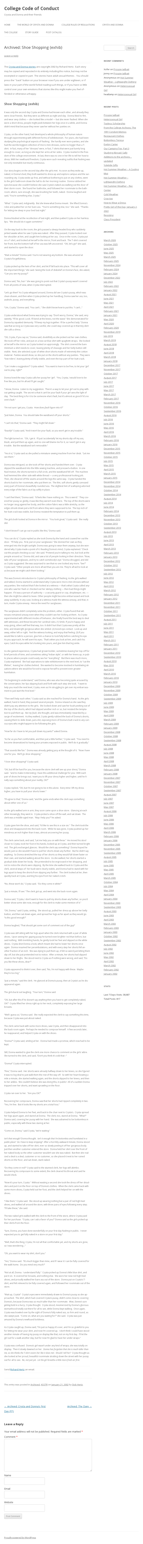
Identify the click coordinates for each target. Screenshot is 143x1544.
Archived (35, 1384)
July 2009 (108, 702)
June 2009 (109, 707)
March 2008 (110, 765)
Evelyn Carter (111, 144)
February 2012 (111, 594)
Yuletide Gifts (111, 165)
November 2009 (112, 690)
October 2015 (111, 457)
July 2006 (108, 815)
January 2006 (110, 840)
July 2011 (108, 623)
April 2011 (109, 636)
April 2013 (109, 544)
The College (10, 32)
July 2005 (108, 861)
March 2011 (110, 640)
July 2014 (108, 502)
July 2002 (108, 948)
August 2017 (110, 377)
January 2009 (110, 727)
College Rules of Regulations (78, 24)
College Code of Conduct (31, 8)
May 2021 (109, 302)
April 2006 (109, 827)
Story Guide (31, 32)
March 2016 (110, 436)
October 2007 (111, 786)
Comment (11, 1436)
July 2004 (108, 886)
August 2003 (110, 911)
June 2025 (109, 248)
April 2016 (109, 432)
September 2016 (112, 411)
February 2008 (111, 769)
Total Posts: (110, 998)
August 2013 (110, 532)
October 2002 (111, 936)
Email (7, 1488)
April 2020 (109, 323)
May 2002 (109, 957)
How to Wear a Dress (115, 202)
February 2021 (111, 311)
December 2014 (112, 482)
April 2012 (109, 586)
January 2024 (110, 273)
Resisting (108, 215)
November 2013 (112, 519)
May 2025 (109, 252)
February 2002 (111, 969)
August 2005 (110, 857)
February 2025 (111, 261)
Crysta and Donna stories (22, 66)
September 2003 (112, 907)
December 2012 (112, 561)
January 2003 (110, 932)
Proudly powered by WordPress (20, 1537)
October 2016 (111, 406)
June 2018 (109, 348)
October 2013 (111, 523)
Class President (112, 219)
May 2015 (109, 465)
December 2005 (112, 844)
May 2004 (109, 890)
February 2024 (111, 269)
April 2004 (109, 894)
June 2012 (109, 577)
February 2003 (111, 928)
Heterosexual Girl (127, 94)
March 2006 (110, 832)
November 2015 (112, 452)
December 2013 (112, 515)
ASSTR (44, 1384)
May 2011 (109, 632)
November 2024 (112, 265)
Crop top (108, 198)
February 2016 (111, 440)
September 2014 (112, 494)
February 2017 (111, 398)
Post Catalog (54, 32)
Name (7, 1475)
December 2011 (112, 602)
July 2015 (108, 461)
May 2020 (109, 319)
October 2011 (111, 611)
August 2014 (110, 498)
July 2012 (108, 573)
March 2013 (110, 548)
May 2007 (109, 807)
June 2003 (109, 915)
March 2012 (110, 590)
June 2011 (109, 627)
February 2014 (111, 511)
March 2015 (110, 473)
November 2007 (112, 782)
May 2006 (109, 823)
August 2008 (110, 744)
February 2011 (111, 644)
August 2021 (110, 294)
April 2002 (109, 961)
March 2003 (110, 923)
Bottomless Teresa (114, 140)
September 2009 (112, 698)
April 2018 (109, 352)
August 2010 (110, 661)
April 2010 (109, 669)
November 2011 (112, 607)
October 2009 (111, 694)
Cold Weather (111, 194)
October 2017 (111, 373)
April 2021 (109, 306)
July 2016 (108, 419)
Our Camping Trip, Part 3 (116, 148)
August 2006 (110, 811)
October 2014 (111, 490)
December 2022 (112, 277)
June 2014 (109, 507)
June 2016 (109, 423)
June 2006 (109, 819)
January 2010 (110, 682)
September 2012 (112, 569)
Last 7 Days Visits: (113, 994)
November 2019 (112, 331)
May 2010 (109, 665)
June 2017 (109, 386)
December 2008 (112, 732)
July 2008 (108, 748)
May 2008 (109, 757)
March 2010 (110, 673)
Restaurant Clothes (114, 136)
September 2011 (112, 615)
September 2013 (112, 527)
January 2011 (110, 648)
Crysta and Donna (112, 24)
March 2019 (110, 340)
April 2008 (109, 761)
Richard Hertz (17, 1369)
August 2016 (110, 415)
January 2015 (110, 477)
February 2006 (111, 836)
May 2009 (109, 711)
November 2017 (112, 369)
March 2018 (110, 356)
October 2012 (111, 565)
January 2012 (110, 598)
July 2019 (108, 336)
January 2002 (110, 973)
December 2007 (112, 777)
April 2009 (109, 715)
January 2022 (110, 290)
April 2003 (109, 919)
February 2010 (111, 677)
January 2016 (110, 444)
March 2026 (110, 240)
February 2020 (111, 327)
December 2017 (112, 365)
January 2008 (110, 773)
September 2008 (112, 740)
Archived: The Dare (79, 1406)
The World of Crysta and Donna (35, 24)
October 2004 (111, 882)
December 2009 (112, 686)
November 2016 (112, 402)
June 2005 (109, 865)
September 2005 (112, 852)
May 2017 (109, 390)
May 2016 (109, 427)
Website (8, 1502)
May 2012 (109, 582)
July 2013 (108, 536)
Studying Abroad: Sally (115, 152)
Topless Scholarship (114, 123)
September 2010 (112, 657)
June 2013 (109, 540)
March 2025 (110, 256)
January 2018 (110, 361)
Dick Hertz (77, 1384)
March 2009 (110, 719)
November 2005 (112, 848)
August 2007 (110, 794)
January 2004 (110, 898)
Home (7, 24)
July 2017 (108, 381)
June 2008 (109, 752)
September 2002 (112, 940)
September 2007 (112, 790)
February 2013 (111, 552)
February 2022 (111, 286)
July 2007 (108, 798)
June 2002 (109, 953)
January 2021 (110, 315)
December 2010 (112, 652)
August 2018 (110, 344)
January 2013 (110, 557)
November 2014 (112, 486)
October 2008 (111, 736)
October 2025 (111, 244)
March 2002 (110, 965)
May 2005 (109, 869)
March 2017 (110, 394)
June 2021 (109, 298)
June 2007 (109, 802)
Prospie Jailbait (121, 69)
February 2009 (111, 723)
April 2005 (109, 873)
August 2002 (110, 944)
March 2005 (110, 878)
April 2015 (109, 469)
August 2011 (110, 619)
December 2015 (112, 448)
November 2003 (112, 903)
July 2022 (108, 281)
